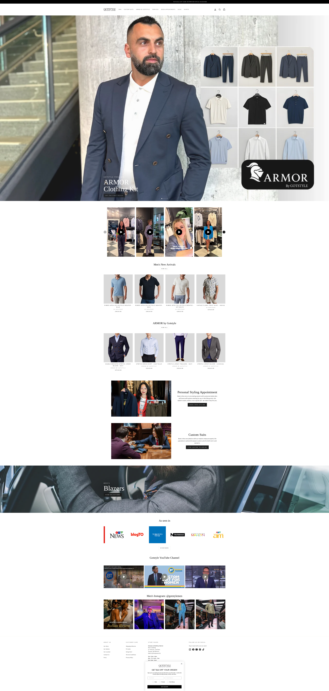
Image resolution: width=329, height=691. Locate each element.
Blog (179, 9)
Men (120, 9)
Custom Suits (129, 9)
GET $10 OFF (164, 687)
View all (164, 268)
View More (164, 548)
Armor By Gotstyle (143, 9)
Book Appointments (168, 9)
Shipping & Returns (131, 646)
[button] (121, 232)
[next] (224, 232)
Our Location (107, 652)
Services (155, 9)
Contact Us (106, 654)
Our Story (106, 646)
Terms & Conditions (131, 654)
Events (186, 9)
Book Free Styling (197, 404)
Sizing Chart (129, 652)
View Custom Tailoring (197, 447)
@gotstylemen (174, 596)
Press (105, 657)
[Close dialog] (181, 663)
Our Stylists (107, 649)
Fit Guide (128, 649)
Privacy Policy (129, 657)
